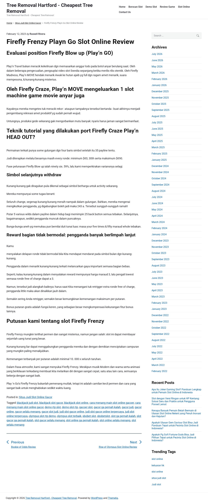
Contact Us (125, 12)
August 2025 (158, 116)
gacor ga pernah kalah (107, 407)
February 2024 (159, 228)
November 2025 (160, 97)
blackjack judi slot (27, 402)
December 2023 (160, 240)
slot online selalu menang (115, 420)
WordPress (97, 498)
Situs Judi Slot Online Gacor (35, 397)
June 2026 (157, 60)
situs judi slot (159, 478)
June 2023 (157, 278)
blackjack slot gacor (51, 402)
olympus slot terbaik (69, 416)
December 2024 (160, 166)
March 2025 (158, 147)
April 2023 (157, 290)
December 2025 (160, 91)
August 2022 (158, 340)
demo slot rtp (70, 407)
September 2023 (160, 259)
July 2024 (157, 197)
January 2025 (159, 159)
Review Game (167, 6)
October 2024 (159, 178)
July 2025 (157, 122)
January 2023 (159, 309)
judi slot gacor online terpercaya (104, 411)
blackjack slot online (76, 402)
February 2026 (159, 79)
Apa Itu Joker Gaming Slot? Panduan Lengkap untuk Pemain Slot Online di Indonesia (176, 391)
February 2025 (159, 153)
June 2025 (157, 128)
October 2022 (159, 327)
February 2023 (159, 302)
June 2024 (157, 203)
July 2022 (157, 346)
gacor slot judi (50, 411)
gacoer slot (86, 407)
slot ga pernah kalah (123, 416)
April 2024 (157, 215)
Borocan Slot (136, 6)
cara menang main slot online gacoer (112, 402)
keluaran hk (158, 465)
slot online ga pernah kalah (82, 420)
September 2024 (160, 184)
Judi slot (156, 484)
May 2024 (157, 209)
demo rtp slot (53, 407)
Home (122, 6)
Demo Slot (151, 6)
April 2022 (157, 358)
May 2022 (157, 352)
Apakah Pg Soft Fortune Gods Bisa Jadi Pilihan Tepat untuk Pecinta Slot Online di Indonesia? (174, 437)
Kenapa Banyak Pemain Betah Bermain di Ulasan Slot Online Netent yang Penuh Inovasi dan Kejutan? (176, 413)
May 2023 (157, 284)
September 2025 (160, 110)
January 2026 (159, 85)
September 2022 (160, 334)
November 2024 (160, 172)
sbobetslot (103, 416)
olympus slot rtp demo (42, 416)
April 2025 (157, 141)
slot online (157, 459)
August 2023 (158, 265)
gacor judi (128, 407)
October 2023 (159, 253)
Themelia (113, 498)
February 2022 (159, 371)
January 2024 (159, 234)
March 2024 (158, 222)
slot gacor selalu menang (50, 420)
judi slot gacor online (72, 411)
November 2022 (160, 321)
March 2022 (158, 365)
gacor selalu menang (27, 411)
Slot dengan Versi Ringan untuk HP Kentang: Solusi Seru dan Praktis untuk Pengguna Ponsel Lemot (175, 401)
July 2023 (157, 271)
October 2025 (159, 103)
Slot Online (184, 6)
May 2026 (157, 66)
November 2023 (160, 246)
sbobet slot (89, 416)
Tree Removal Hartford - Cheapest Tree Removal (51, 498)
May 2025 (157, 135)
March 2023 (158, 296)
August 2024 (158, 191)
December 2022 (160, 315)
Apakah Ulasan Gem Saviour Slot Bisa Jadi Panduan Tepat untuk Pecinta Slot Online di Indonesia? (175, 425)
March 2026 (158, 72)
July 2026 (157, 54)
